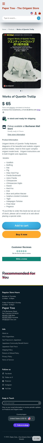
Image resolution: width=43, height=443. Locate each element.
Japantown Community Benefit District (15, 343)
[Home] (20, 8)
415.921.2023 (6, 317)
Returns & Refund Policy (10, 353)
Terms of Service (8, 360)
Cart (39, 13)
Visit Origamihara (8, 336)
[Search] (38, 18)
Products (11, 29)
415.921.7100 (6, 315)
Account (35, 13)
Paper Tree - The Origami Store (20, 437)
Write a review (21, 259)
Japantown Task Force (10, 346)
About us (5, 333)
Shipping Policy (7, 350)
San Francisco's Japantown (11, 340)
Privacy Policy (7, 356)
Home (4, 29)
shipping (12, 107)
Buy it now (21, 234)
